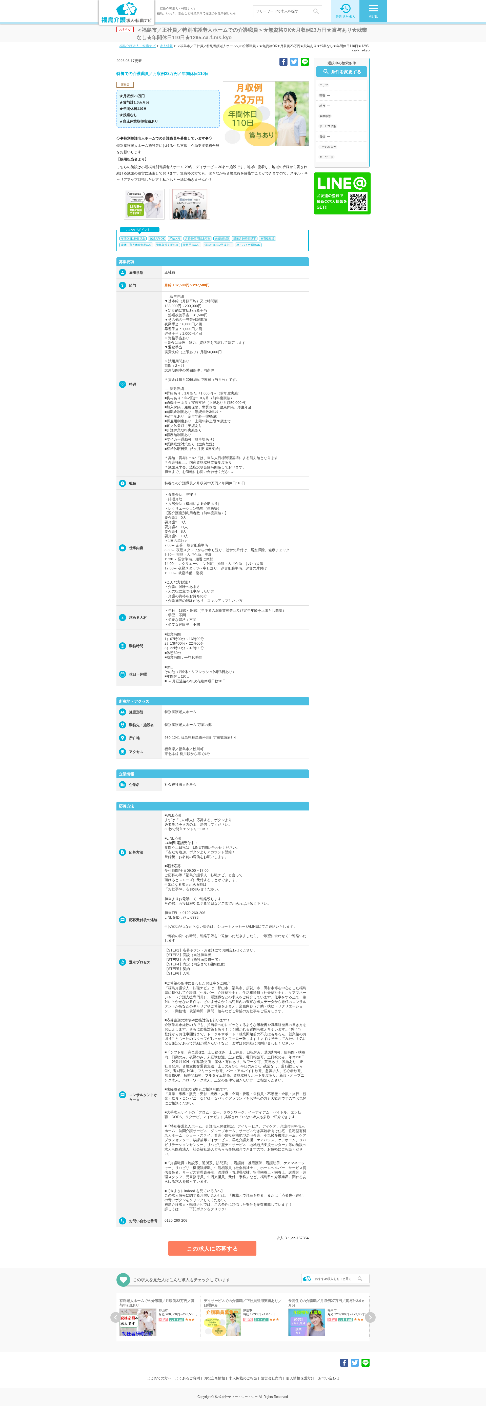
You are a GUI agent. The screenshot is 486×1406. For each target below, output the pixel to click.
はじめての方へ (159, 1378)
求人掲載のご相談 (243, 1378)
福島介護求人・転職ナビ (137, 46)
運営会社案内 (271, 1378)
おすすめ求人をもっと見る (333, 1279)
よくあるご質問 (187, 1378)
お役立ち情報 (214, 1378)
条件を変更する (341, 71)
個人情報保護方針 (300, 1378)
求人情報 (166, 46)
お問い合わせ (328, 1378)
